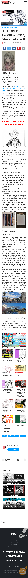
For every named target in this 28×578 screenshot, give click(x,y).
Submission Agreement (14, 547)
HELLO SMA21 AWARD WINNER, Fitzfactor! (21, 425)
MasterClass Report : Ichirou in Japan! (7, 360)
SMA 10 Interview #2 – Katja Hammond (21, 375)
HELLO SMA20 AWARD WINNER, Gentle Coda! (7, 410)
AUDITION (4, 27)
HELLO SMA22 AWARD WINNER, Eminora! (7, 390)
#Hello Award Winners (13, 435)
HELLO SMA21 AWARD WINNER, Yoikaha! (21, 360)
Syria (15, 27)
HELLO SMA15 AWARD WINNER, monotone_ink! (7, 375)
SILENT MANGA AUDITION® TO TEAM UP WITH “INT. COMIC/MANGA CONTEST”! (20, 392)
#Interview (23, 435)
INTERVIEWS (10, 27)
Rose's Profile (18, 459)
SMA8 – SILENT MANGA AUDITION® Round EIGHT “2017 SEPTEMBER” (7, 427)
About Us (14, 538)
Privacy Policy (14, 542)
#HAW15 (4, 435)
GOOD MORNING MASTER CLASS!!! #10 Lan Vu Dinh (20, 410)
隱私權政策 (14, 544)
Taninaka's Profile (7, 459)
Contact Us (14, 540)
